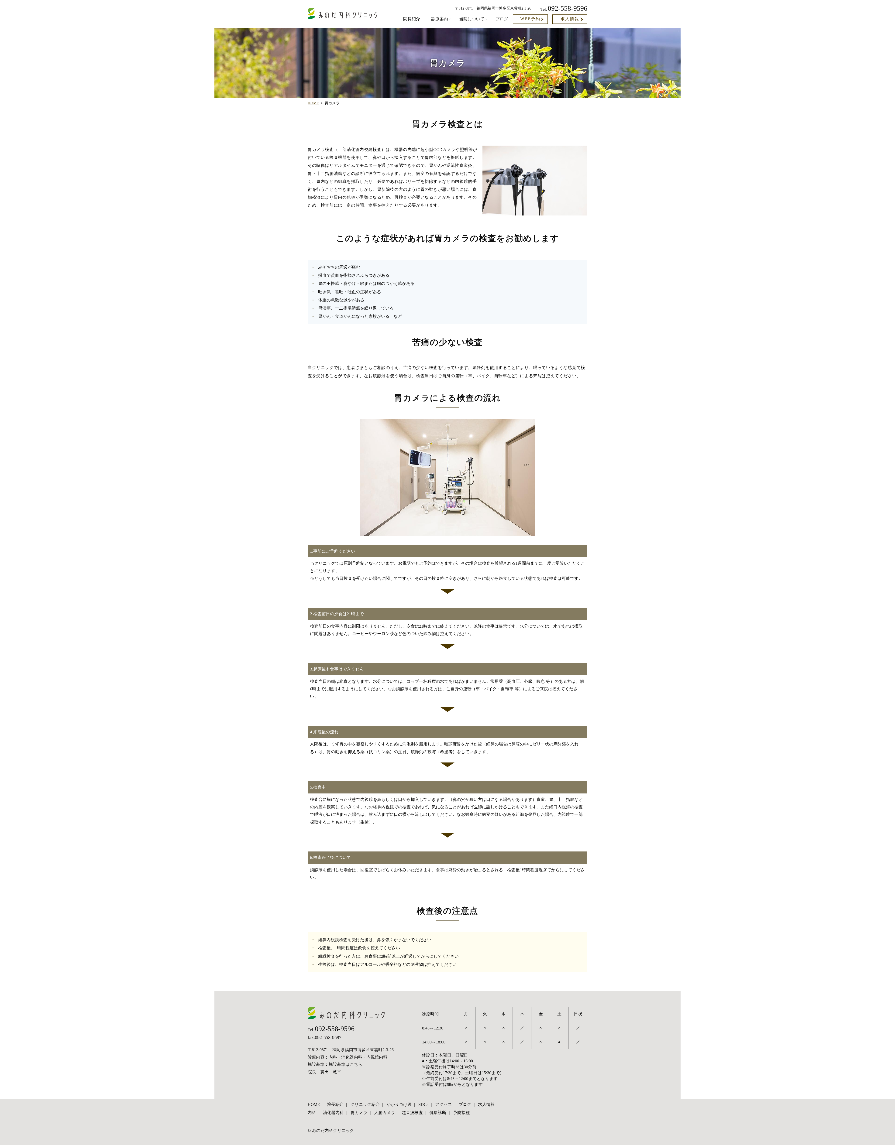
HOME (313, 103)
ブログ (502, 19)
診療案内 (439, 19)
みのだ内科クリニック (333, 1130)
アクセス (443, 1104)
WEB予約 (530, 19)
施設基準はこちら (345, 1064)
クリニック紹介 (365, 1104)
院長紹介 (411, 19)
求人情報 (570, 19)
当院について (471, 19)
